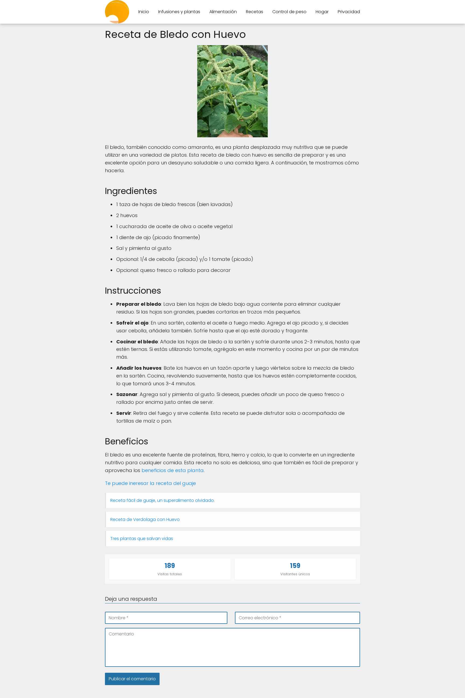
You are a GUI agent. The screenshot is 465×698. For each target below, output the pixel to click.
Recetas (254, 12)
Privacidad (349, 12)
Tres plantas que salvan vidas (141, 538)
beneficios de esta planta (173, 470)
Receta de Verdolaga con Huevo (145, 519)
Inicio (143, 12)
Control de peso (289, 12)
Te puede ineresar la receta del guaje (150, 483)
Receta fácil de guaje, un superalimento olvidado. (162, 500)
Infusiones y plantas (179, 12)
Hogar (322, 12)
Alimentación (223, 12)
